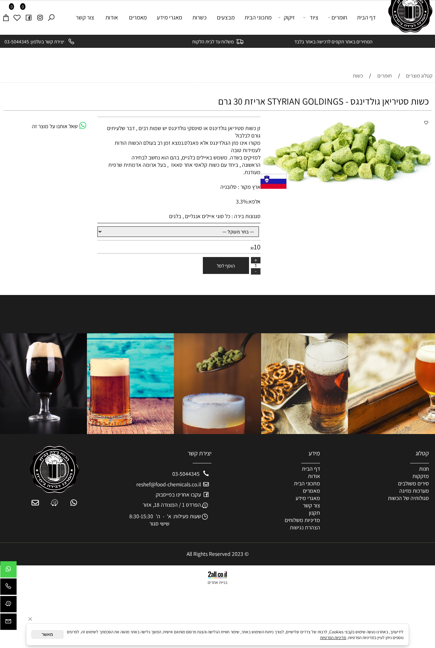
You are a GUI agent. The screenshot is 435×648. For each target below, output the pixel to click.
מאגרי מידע (169, 17)
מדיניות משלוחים (302, 520)
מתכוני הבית (258, 17)
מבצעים (226, 17)
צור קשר (85, 17)
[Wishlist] (17, 17)
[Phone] (8, 588)
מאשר (47, 634)
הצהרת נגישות (305, 527)
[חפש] (51, 17)
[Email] (8, 623)
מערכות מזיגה (414, 490)
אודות (111, 17)
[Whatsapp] (8, 571)
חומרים (339, 17)
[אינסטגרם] (40, 17)
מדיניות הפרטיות (333, 637)
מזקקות (420, 476)
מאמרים (138, 17)
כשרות (199, 17)
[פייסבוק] (28, 17)
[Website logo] (407, 16)
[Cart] (6, 17)
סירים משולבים (413, 483)
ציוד (314, 17)
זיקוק (289, 17)
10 (257, 246)
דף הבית (366, 17)
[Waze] (8, 606)
